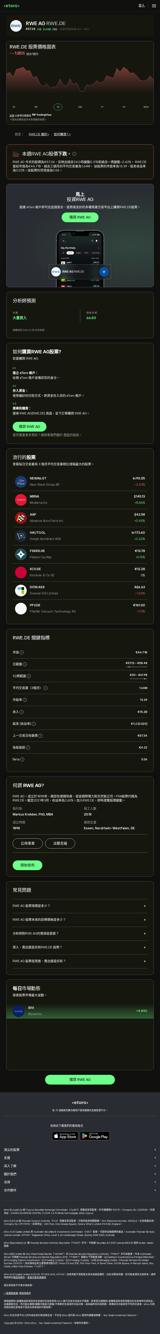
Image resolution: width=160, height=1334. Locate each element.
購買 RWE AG (80, 217)
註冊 (12, 115)
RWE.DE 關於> (39, 134)
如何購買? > (62, 134)
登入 (142, 5)
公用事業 (28, 843)
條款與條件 (19, 1277)
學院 (66, 435)
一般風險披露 (11, 1293)
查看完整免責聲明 (36, 1277)
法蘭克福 (60, 843)
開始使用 (27, 865)
